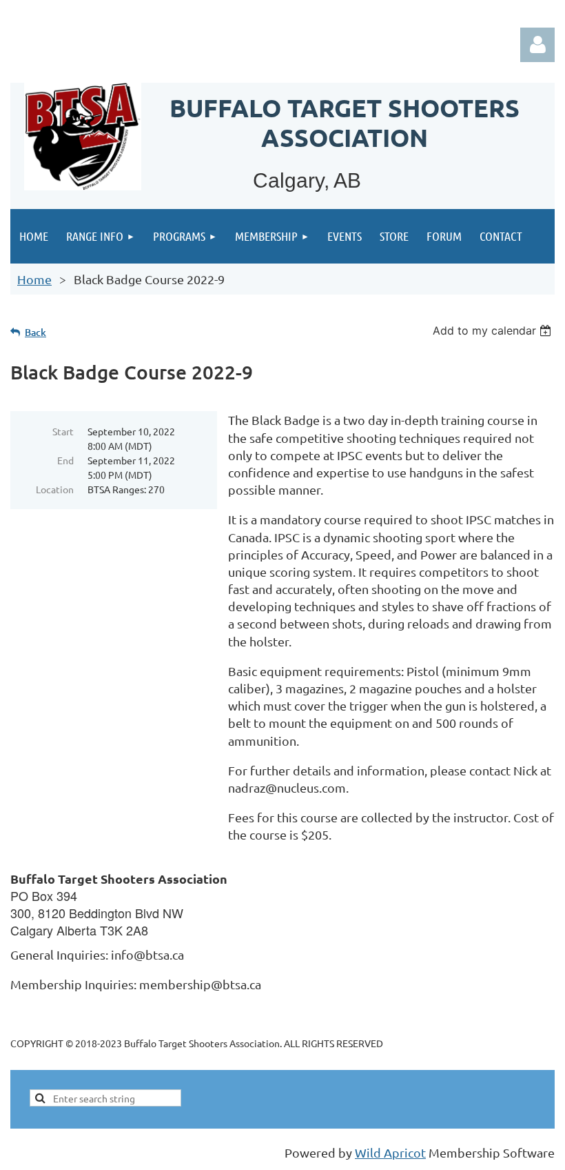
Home (34, 279)
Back (35, 332)
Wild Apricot (390, 1152)
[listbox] (494, 330)
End (65, 460)
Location (55, 489)
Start (63, 431)
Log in (537, 45)
